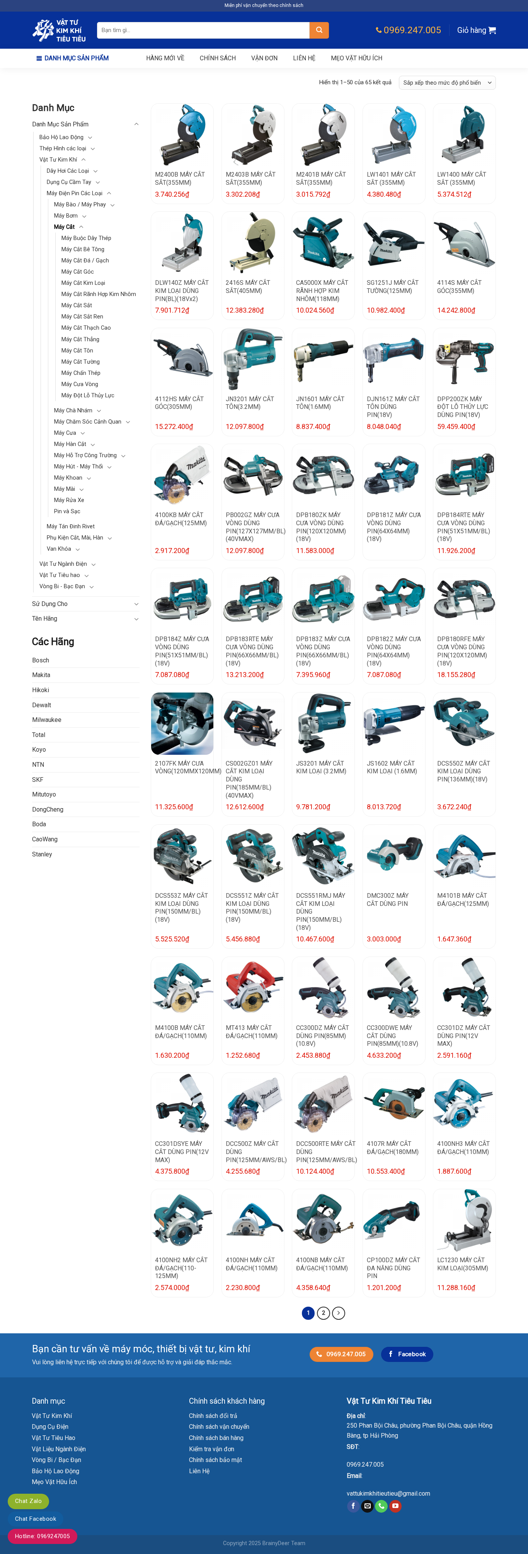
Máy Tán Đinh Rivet (71, 527)
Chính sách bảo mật (215, 1460)
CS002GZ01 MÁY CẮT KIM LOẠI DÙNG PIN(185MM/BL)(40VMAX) (249, 779)
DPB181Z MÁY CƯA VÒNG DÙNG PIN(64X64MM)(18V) (394, 527)
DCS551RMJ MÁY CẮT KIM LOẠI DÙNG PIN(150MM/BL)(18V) (320, 911)
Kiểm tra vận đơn (211, 1449)
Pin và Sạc (67, 512)
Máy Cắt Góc (77, 272)
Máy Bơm (66, 216)
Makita (41, 675)
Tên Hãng (44, 619)
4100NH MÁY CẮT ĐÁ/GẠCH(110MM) (252, 1264)
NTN (38, 765)
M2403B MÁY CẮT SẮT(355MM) (251, 178)
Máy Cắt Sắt (76, 306)
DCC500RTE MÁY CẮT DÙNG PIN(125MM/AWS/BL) (326, 1152)
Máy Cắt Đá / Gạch (85, 261)
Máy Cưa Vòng (79, 384)
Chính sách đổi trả (213, 1416)
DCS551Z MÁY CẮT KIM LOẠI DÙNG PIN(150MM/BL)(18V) (252, 907)
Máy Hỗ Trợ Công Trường (85, 456)
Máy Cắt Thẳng (80, 339)
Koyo (39, 750)
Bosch (40, 660)
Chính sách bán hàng (216, 1438)
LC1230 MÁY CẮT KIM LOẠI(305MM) (462, 1264)
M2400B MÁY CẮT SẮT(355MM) (180, 178)
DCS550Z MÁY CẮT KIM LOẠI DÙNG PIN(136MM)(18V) (463, 771)
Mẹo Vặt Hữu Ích (54, 1482)
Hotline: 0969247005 (42, 1536)
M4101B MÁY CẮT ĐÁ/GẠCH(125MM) (463, 899)
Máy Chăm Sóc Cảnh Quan (87, 422)
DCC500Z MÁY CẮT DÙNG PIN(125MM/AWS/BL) (256, 1152)
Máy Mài (64, 489)
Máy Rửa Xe (69, 500)
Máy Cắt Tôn (77, 350)
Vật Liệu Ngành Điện (59, 1449)
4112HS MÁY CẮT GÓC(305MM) (179, 403)
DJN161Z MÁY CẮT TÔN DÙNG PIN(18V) (393, 407)
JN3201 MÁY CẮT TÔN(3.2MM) (250, 403)
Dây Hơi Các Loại (68, 171)
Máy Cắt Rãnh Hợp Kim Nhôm (98, 294)
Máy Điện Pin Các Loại (74, 193)
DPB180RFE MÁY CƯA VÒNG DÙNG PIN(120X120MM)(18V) (462, 651)
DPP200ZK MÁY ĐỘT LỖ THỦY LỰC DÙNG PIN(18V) (462, 407)
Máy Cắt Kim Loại (83, 283)
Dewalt (41, 705)
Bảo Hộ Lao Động (61, 137)
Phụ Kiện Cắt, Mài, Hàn (75, 538)
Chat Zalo (28, 1501)
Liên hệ (304, 58)
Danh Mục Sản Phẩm (76, 58)
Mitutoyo (44, 794)
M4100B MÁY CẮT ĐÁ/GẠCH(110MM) (181, 1032)
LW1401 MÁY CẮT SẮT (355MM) (391, 178)
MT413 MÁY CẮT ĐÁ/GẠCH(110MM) (252, 1032)
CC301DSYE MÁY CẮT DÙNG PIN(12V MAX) (182, 1152)
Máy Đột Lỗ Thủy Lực (87, 395)
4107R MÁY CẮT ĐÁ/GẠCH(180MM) (393, 1148)
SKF (37, 779)
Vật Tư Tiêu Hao (53, 1438)
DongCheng (47, 809)
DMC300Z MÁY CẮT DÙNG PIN (388, 899)
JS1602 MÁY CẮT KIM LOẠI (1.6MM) (392, 767)
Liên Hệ (199, 1471)
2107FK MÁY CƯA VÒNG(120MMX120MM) (188, 767)
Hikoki (40, 690)
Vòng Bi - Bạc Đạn (62, 587)
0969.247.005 (365, 1464)
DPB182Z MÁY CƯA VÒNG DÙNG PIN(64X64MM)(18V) (394, 651)
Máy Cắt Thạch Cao (86, 328)
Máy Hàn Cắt (70, 444)
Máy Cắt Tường (80, 362)
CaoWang (45, 839)
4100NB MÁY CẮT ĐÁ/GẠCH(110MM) (322, 1264)
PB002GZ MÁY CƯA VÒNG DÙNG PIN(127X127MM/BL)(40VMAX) (256, 527)
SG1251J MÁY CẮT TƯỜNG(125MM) (393, 286)
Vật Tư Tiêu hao (59, 575)
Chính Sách (218, 58)
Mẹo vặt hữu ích (356, 58)
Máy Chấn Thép (80, 373)
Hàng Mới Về (165, 58)
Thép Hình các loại (62, 148)
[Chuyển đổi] (136, 124)
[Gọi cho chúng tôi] (381, 1506)
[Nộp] (319, 30)
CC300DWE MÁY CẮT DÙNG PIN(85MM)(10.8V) (392, 1036)
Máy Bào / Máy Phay (80, 205)
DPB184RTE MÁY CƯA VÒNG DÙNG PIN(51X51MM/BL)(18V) (463, 527)
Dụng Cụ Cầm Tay (69, 182)
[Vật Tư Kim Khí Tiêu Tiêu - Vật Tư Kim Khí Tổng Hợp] (58, 30)
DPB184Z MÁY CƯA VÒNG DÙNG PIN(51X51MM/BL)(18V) (182, 651)
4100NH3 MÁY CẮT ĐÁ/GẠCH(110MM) (463, 1148)
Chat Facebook (35, 1518)
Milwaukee (46, 720)
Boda (39, 824)
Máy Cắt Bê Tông (82, 250)
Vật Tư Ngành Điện (63, 564)
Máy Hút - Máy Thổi (78, 467)
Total (38, 735)
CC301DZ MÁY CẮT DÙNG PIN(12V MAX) (463, 1036)
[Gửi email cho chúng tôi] (367, 1506)
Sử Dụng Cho (50, 604)
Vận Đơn (264, 58)
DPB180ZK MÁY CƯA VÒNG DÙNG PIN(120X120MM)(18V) (321, 527)
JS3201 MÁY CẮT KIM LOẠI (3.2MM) (321, 767)
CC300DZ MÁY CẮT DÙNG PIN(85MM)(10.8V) (322, 1036)
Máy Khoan (68, 478)
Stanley (42, 854)
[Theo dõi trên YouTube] (395, 1506)
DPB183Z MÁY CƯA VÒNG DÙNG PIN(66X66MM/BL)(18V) (323, 651)
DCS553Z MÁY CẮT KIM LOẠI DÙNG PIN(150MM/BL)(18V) (181, 907)
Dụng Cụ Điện (50, 1426)
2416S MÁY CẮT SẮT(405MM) (248, 286)
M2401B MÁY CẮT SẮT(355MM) (321, 178)
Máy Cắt (64, 227)
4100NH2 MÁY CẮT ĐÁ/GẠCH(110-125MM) (181, 1268)
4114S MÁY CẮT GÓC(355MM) (459, 286)
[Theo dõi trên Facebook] (353, 1506)
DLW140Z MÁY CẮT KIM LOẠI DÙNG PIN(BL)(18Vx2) (182, 291)
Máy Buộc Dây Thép (86, 238)
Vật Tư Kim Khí (58, 160)
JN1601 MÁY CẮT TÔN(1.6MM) (320, 403)
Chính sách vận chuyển (219, 1426)
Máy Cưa (65, 433)
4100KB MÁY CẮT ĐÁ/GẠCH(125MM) (181, 519)
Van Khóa (59, 549)
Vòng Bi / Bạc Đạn (56, 1460)
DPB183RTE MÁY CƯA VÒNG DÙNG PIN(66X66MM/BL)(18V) (252, 651)
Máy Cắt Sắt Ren (82, 317)
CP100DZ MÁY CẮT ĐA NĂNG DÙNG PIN (393, 1268)
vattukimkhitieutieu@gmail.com (388, 1493)
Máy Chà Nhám (73, 410)
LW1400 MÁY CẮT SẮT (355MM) (461, 178)
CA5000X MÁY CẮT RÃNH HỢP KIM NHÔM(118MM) (322, 291)
